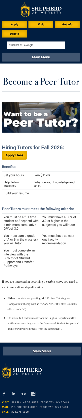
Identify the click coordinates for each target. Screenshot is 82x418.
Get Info (67, 24)
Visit (41, 24)
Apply (14, 24)
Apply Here (14, 155)
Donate (14, 33)
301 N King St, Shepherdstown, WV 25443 (40, 402)
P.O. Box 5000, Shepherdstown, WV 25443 (39, 407)
